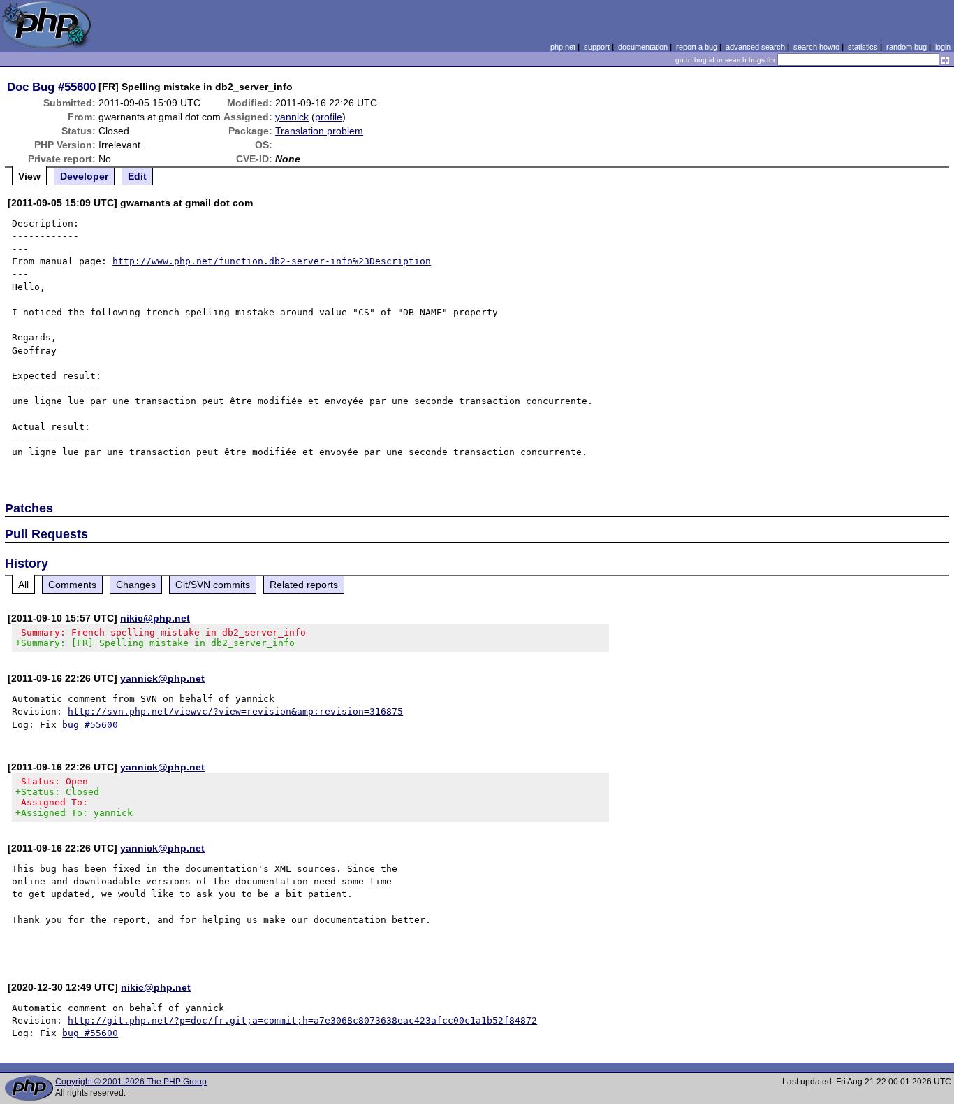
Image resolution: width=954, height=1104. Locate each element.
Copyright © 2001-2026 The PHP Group (131, 1082)
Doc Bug (30, 87)
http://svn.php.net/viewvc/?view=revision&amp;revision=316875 (235, 711)
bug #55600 (90, 724)
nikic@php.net (155, 618)
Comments (72, 584)
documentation (643, 47)
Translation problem (319, 130)
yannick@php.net (162, 678)
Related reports (304, 584)
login (943, 47)
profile (328, 116)
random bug (906, 47)
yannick (292, 116)
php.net (562, 47)
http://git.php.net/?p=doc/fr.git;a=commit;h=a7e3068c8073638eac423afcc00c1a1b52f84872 (302, 1020)
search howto (816, 47)
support (597, 47)
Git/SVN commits (212, 584)
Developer (84, 176)
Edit (137, 176)
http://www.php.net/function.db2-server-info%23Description (271, 261)
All (23, 584)
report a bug (696, 47)
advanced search (755, 47)
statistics (863, 47)
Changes (136, 584)
